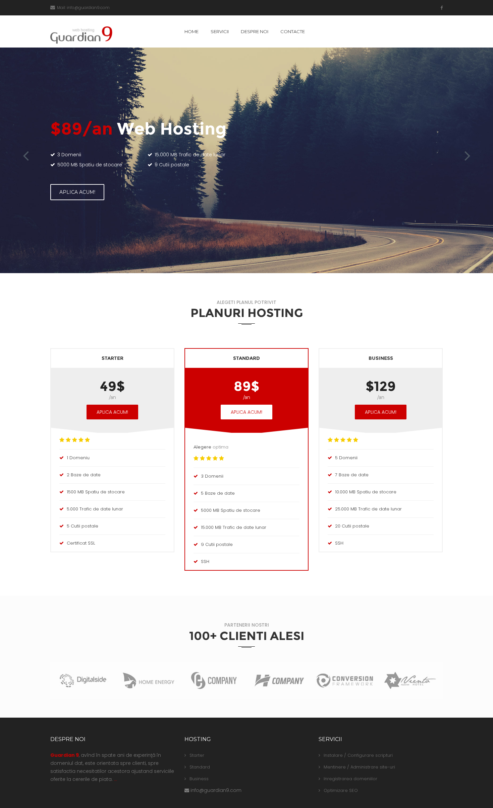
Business (199, 779)
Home (191, 31)
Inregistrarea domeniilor (350, 779)
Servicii (220, 31)
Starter (196, 755)
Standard (199, 767)
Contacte (292, 31)
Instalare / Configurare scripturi (358, 755)
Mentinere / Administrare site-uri (359, 767)
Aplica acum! (77, 192)
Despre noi (254, 31)
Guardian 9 (64, 755)
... (115, 779)
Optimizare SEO (341, 790)
